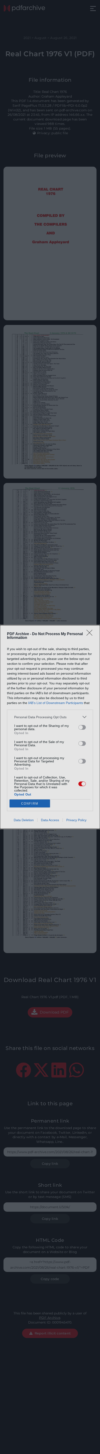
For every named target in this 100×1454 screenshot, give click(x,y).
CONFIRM (29, 803)
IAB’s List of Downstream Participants (55, 703)
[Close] (91, 634)
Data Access (50, 820)
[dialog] (50, 727)
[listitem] (50, 717)
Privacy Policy (76, 820)
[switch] (82, 727)
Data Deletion (24, 820)
